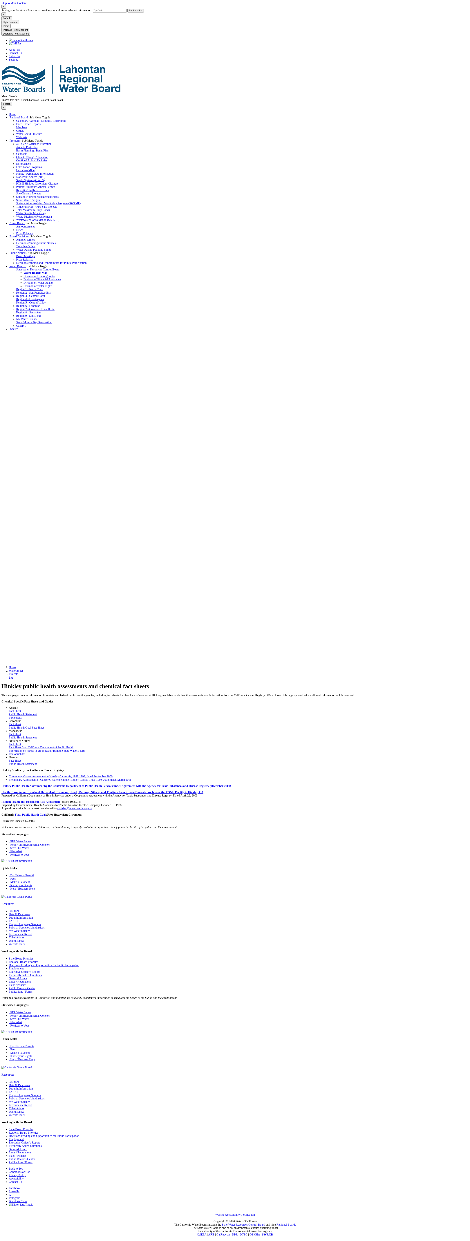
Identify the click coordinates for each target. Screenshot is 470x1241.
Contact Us (15, 53)
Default (6, 18)
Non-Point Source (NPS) (30, 176)
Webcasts (21, 137)
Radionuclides (17, 754)
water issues (16, 670)
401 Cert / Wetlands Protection (34, 143)
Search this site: (10, 99)
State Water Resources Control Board (37, 269)
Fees (12, 878)
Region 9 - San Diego (28, 315)
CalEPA (21, 325)
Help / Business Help (22, 888)
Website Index (17, 944)
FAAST (13, 920)
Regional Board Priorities (23, 961)
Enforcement (23, 163)
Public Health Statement (23, 714)
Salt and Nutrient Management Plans (37, 196)
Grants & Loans (18, 978)
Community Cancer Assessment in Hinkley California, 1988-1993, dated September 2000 (61, 776)
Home (12, 114)
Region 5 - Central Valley (31, 302)
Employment (16, 968)
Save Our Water (19, 848)
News (19, 229)
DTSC (243, 1234)
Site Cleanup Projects (28, 193)
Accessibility (16, 1178)
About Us (14, 49)
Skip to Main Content (13, 3)
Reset (6, 26)
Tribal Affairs (16, 937)
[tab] (3, 7)
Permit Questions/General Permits (35, 186)
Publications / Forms (20, 991)
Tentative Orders (25, 246)
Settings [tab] (13, 59)
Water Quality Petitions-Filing (33, 249)
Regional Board (19, 117)
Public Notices (18, 252)
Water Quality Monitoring (31, 213)
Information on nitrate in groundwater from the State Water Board (47, 750)
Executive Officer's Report (24, 971)
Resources (7, 903)
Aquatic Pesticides (26, 147)
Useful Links (16, 940)
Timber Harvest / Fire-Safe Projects (36, 206)
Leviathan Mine (25, 170)
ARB (211, 1234)
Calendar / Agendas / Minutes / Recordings (41, 120)
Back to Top (16, 1168)
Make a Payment (19, 882)
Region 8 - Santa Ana (28, 312)
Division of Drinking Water (39, 276)
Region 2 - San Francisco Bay (33, 292)
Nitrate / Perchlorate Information (35, 173)
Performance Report (20, 934)
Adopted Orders (25, 239)
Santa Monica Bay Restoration (34, 322)
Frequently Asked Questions (25, 975)
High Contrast (10, 22)
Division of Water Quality (38, 282)
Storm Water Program (28, 200)
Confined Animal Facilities (31, 160)
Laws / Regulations (20, 981)
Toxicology (15, 717)
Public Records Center (22, 988)
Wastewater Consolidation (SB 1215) (37, 219)
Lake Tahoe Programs (29, 167)
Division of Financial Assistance (42, 279)
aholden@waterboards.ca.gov (74, 808)
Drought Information (21, 917)
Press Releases (24, 233)
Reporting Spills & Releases (32, 190)
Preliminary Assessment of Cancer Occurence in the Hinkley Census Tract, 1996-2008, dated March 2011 (70, 779)
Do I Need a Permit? (21, 875)
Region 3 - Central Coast (30, 295)
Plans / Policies (17, 985)
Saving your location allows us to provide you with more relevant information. (46, 10)
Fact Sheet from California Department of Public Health (41, 747)
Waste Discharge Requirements (34, 216)
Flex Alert (15, 851)
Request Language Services (25, 924)
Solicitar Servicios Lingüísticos (27, 927)
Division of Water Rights (38, 286)
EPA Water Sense (20, 841)
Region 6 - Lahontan (28, 305)
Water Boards (17, 266)
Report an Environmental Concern (29, 844)
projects (13, 673)
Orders (20, 130)
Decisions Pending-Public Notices (36, 243)
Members (21, 127)
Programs (15, 140)
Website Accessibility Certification (235, 1214)
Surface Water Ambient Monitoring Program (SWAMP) (48, 203)
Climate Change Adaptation (32, 157)
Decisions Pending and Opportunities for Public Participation (51, 262)
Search (13, 328)
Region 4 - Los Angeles (30, 299)
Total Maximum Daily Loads (33, 210)
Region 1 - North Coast (29, 289)
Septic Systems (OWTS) (30, 180)
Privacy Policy (17, 1175)
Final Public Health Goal (30, 814)
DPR (235, 1234)
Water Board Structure (29, 134)
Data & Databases (19, 914)
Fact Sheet (15, 711)
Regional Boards (286, 1224)
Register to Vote (19, 854)
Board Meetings (25, 256)
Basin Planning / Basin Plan (32, 150)
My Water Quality (26, 319)
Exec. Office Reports (28, 124)
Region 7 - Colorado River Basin (35, 309)
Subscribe (14, 56)
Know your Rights (20, 885)
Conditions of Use (19, 1171)
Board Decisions (19, 236)
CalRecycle (223, 1234)
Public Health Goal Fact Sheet (26, 727)
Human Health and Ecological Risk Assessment (30, 801)
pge (11, 677)
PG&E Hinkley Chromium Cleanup (37, 183)
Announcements (25, 226)
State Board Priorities (21, 958)
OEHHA (255, 1234)
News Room (17, 223)
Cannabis (21, 153)
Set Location (135, 10)
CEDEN (14, 911)
